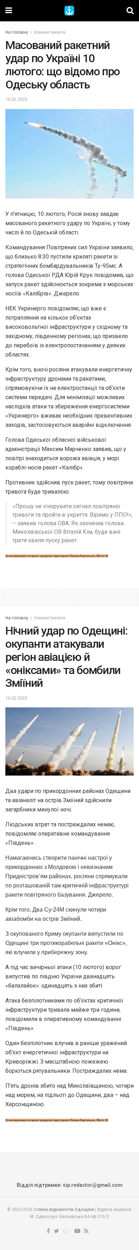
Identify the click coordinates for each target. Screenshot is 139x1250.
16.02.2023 (16, 99)
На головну (16, 32)
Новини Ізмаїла (49, 32)
